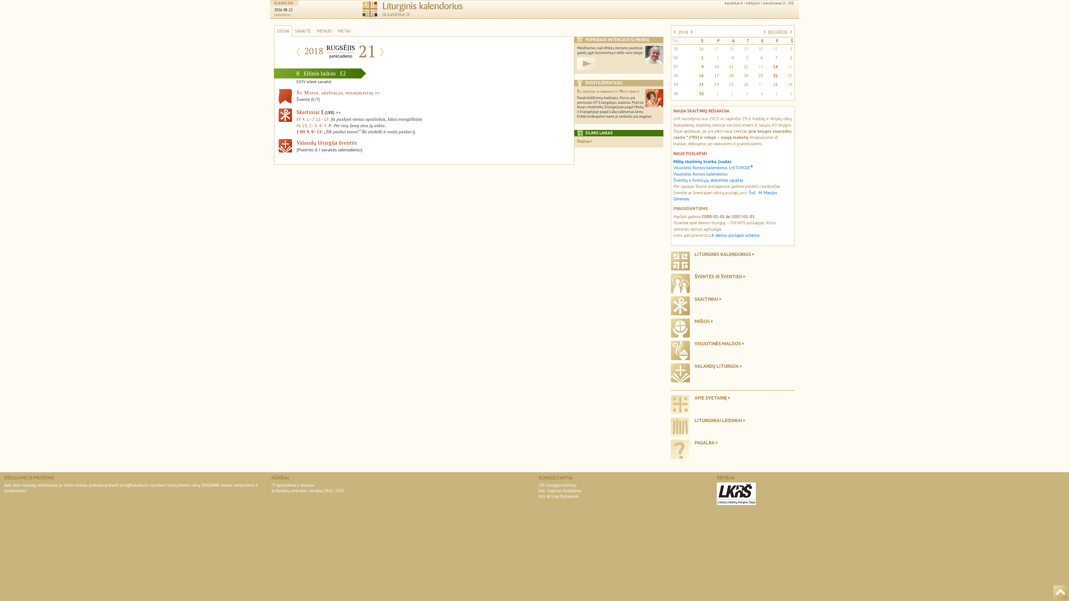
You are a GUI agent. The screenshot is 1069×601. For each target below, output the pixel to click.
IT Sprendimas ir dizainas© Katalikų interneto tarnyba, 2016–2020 (307, 487)
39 (675, 84)
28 (731, 48)
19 (746, 75)
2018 (683, 32)
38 (675, 75)
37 (675, 66)
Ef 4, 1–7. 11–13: (313, 119)
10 (716, 66)
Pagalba (705, 442)
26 (701, 48)
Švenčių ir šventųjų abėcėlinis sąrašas (708, 180)
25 (731, 84)
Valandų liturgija (717, 366)
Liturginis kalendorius (723, 254)
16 (701, 75)
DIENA (283, 31)
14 (775, 66)
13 (760, 66)
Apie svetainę (711, 398)
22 (790, 75)
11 (731, 66)
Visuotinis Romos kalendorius (700, 174)
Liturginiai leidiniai (718, 420)
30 (760, 48)
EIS (791, 3)
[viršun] (1060, 592)
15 (790, 66)
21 (775, 75)
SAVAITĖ (303, 31)
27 (716, 48)
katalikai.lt (734, 3)
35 (675, 48)
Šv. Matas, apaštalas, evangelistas (334, 92)
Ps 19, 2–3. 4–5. (311, 125)
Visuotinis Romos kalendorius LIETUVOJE (713, 167)
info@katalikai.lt (134, 485)
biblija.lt (753, 3)
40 (675, 93)
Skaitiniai (315, 112)
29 (746, 48)
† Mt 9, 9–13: (310, 131)
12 (746, 66)
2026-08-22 (283, 10)
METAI (344, 31)
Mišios (702, 321)
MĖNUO (324, 31)
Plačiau (583, 141)
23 (701, 84)
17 (716, 75)
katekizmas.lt (774, 3)
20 (760, 75)
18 (731, 75)
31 (775, 48)
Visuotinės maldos (718, 343)
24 (716, 84)
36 (675, 57)
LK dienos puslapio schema (734, 235)
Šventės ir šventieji (718, 276)
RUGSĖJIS (778, 32)
